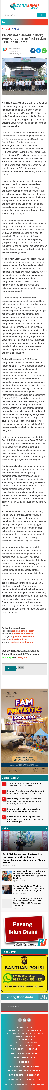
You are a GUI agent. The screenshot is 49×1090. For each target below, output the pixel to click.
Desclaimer (33, 1075)
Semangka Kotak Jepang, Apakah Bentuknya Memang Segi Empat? (23, 810)
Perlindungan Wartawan (24, 1053)
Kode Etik (24, 1062)
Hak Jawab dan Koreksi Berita (24, 1066)
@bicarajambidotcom (23, 631)
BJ (23, 1084)
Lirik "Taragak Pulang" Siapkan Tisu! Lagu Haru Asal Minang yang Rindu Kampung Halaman (25, 801)
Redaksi (33, 1049)
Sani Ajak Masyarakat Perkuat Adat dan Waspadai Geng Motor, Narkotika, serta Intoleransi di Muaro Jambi (24, 858)
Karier (30, 1079)
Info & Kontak (16, 1075)
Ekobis (17, 29)
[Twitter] (29, 1020)
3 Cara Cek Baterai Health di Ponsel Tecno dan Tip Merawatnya (24, 784)
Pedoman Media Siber (24, 1058)
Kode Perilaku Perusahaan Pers (24, 1071)
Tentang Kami (18, 1049)
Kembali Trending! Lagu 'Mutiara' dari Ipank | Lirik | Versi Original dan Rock (25, 792)
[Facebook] (20, 1020)
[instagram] (24, 1020)
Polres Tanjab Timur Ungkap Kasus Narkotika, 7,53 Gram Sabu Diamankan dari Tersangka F (25, 819)
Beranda (6, 29)
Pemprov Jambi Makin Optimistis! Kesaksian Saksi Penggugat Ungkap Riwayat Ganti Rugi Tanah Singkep (29, 874)
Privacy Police (15, 1079)
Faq (39, 1079)
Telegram (22, 657)
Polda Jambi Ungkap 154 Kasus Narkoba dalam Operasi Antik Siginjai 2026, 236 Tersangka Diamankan (28, 901)
